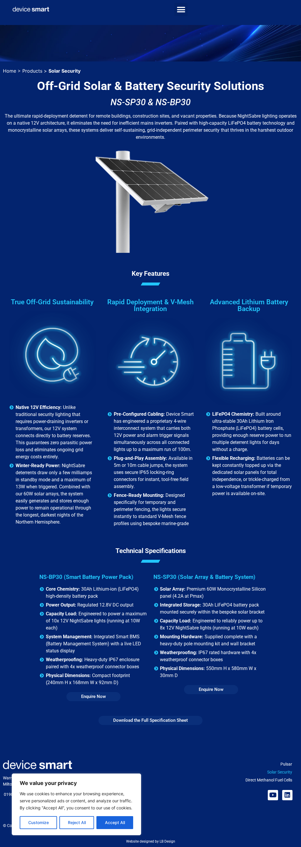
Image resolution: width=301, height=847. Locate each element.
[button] (181, 9)
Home (9, 71)
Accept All (115, 822)
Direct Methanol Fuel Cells (268, 780)
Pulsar (286, 764)
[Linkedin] (287, 795)
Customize (38, 822)
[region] (76, 804)
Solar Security (279, 772)
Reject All (77, 822)
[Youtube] (273, 795)
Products (32, 71)
